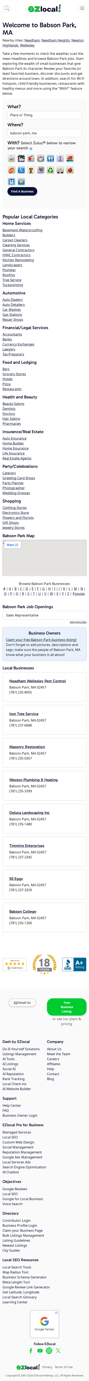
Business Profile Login (19, 1225)
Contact (53, 1074)
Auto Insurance (14, 438)
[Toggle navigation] (82, 8)
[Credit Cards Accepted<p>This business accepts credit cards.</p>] (31, 158)
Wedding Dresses (16, 493)
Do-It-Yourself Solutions (21, 1049)
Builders (8, 235)
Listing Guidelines (16, 1240)
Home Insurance (15, 448)
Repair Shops (12, 319)
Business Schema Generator (24, 1277)
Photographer (13, 488)
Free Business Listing (67, 1007)
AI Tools (8, 1059)
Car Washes (11, 309)
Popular (79, 593)
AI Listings (10, 1064)
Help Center (11, 1105)
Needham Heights (55, 40)
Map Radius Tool (15, 1272)
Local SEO (10, 1137)
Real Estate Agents (16, 458)
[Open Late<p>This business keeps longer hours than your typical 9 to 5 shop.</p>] (21, 158)
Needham (32, 40)
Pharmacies (11, 423)
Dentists (9, 408)
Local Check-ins (14, 1084)
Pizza (6, 384)
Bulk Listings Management (23, 1235)
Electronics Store (15, 512)
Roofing (8, 275)
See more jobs (78, 622)
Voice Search (12, 1204)
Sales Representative (22, 615)
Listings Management (19, 1054)
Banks (7, 339)
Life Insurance (13, 453)
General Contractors (18, 250)
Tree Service (11, 280)
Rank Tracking (13, 1079)
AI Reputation (13, 1074)
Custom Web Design (18, 1142)
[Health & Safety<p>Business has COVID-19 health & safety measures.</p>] (11, 182)
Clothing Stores (14, 507)
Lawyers (8, 349)
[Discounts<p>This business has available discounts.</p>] (11, 170)
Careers (53, 1059)
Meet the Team (58, 1054)
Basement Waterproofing (22, 230)
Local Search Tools (16, 1267)
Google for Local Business (22, 1199)
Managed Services (16, 1132)
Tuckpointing (12, 285)
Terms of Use (64, 1367)
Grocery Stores (14, 374)
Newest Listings (14, 1245)
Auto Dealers (12, 299)
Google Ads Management (22, 1157)
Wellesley (27, 45)
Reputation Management (22, 1152)
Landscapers (12, 265)
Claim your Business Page (22, 1230)
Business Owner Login (19, 1115)
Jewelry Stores (13, 527)
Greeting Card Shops (18, 478)
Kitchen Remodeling (18, 260)
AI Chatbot (10, 1172)
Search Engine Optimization (24, 1167)
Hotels (7, 379)
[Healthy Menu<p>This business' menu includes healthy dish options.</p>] (70, 170)
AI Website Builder (16, 1089)
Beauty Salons (13, 403)
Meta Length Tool (16, 1282)
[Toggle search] (6, 8)
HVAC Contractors (16, 255)
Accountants (12, 334)
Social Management (18, 1147)
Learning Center (15, 1302)
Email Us (24, 1003)
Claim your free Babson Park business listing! (41, 639)
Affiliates (53, 1064)
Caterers (9, 473)
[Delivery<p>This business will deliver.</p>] (70, 158)
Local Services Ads (16, 1162)
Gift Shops (10, 522)
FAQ (5, 1110)
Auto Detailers (13, 304)
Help (50, 1069)
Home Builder (13, 443)
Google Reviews (14, 1189)
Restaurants (12, 389)
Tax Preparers (13, 354)
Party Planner (13, 483)
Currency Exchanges (18, 344)
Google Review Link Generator (26, 1287)
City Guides (11, 1250)
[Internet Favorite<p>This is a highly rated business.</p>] (21, 182)
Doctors (8, 413)
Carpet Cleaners (15, 240)
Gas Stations (12, 314)
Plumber (9, 270)
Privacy (47, 1367)
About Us (54, 1049)
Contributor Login (16, 1220)
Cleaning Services (16, 245)
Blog (50, 1079)
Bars (6, 369)
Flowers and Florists (18, 517)
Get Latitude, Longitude (20, 1292)
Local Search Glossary (19, 1297)
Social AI (9, 1069)
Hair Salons (11, 418)
